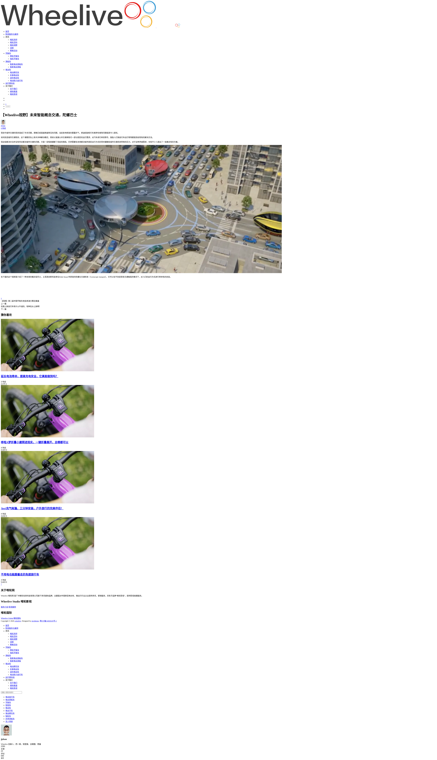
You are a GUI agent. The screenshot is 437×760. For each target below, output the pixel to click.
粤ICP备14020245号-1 (48, 621)
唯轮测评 (13, 40)
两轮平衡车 (14, 56)
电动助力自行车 (16, 81)
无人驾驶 (9, 722)
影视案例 (12, 607)
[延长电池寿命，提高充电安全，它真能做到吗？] (47, 371)
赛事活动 (13, 51)
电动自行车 (10, 697)
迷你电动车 (14, 78)
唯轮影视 (13, 94)
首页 (7, 31)
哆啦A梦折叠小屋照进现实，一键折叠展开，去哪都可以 (34, 442)
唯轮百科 (13, 42)
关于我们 (13, 89)
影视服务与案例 (11, 34)
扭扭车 (8, 705)
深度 (12, 48)
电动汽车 (9, 711)
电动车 (8, 70)
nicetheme (35, 621)
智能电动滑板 (15, 67)
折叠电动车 (14, 75)
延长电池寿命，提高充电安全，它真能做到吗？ (29, 376)
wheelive (18, 621)
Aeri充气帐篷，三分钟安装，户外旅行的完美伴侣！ (32, 508)
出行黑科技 (10, 83)
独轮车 (8, 716)
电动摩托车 (14, 72)
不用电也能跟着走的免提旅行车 (20, 574)
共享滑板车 (10, 719)
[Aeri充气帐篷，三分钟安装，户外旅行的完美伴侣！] (47, 503)
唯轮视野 (13, 45)
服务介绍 (4, 607)
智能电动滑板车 (16, 64)
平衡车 (8, 53)
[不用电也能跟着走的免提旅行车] (47, 569)
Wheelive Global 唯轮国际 (11, 618)
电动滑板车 (10, 700)
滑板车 (8, 61)
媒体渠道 (13, 91)
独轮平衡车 (14, 59)
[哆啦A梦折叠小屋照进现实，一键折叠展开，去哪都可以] (47, 437)
